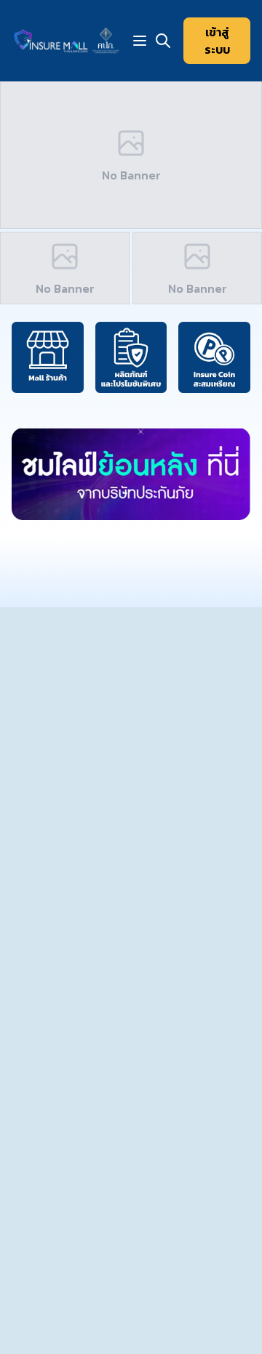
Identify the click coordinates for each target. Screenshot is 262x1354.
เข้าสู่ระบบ (217, 40)
